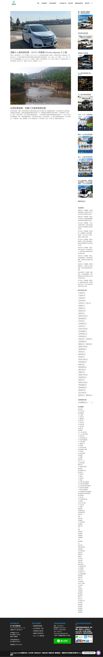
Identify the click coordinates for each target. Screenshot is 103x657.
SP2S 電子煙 (81, 411)
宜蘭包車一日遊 (83, 346)
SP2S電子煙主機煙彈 (83, 487)
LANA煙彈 (80, 451)
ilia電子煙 (80, 428)
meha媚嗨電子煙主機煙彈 (84, 491)
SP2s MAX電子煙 (82, 432)
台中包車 (81, 321)
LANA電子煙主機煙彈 (83, 484)
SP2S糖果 (80, 501)
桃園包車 (81, 364)
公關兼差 (80, 535)
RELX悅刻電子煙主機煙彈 (84, 485)
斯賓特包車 (82, 354)
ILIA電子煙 (80, 420)
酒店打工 (80, 596)
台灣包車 (89, 339)
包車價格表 (44, 3)
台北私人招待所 (82, 503)
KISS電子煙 (81, 426)
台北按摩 (80, 585)
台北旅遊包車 (82, 336)
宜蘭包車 (89, 344)
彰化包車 (81, 351)
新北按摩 (80, 602)
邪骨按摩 (80, 575)
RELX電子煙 (81, 422)
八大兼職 (80, 457)
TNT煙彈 (80, 476)
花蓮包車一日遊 (83, 374)
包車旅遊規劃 (52, 3)
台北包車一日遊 (83, 328)
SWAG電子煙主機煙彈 (83, 482)
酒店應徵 (80, 533)
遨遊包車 (81, 395)
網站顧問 (80, 430)
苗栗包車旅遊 (82, 387)
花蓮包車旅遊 (82, 377)
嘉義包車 (81, 344)
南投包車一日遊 (83, 316)
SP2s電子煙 (81, 436)
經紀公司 (80, 514)
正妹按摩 (80, 589)
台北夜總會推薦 (82, 574)
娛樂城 (79, 556)
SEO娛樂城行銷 (82, 566)
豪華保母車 (82, 390)
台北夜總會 (81, 568)
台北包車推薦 (82, 331)
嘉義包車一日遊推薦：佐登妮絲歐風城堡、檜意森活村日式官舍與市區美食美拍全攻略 (85, 212)
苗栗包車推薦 (82, 385)
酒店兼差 (80, 531)
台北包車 (82, 326)
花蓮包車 (81, 372)
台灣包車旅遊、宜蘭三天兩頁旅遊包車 (28, 108)
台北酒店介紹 (81, 572)
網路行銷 (80, 464)
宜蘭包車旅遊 (82, 349)
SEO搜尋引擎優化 (82, 466)
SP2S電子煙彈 (81, 442)
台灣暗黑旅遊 (81, 510)
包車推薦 (81, 305)
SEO (79, 528)
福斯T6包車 (82, 369)
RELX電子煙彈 (81, 453)
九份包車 (81, 303)
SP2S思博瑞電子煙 (82, 499)
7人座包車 (82, 295)
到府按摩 (80, 409)
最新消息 (87, 3)
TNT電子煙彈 (81, 522)
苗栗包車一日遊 (83, 382)
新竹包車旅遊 (82, 362)
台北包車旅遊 (83, 333)
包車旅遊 (82, 308)
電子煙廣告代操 (82, 470)
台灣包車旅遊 (82, 341)
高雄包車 (89, 395)
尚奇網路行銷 (81, 512)
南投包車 (81, 313)
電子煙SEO (80, 472)
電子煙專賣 (81, 413)
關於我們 (70, 3)
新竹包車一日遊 (83, 359)
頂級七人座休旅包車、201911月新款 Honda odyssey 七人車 (38, 52)
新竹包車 (81, 357)
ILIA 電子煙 (81, 417)
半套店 (79, 587)
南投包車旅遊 (82, 318)
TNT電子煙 (80, 474)
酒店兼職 (80, 455)
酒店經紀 (80, 459)
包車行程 (80, 518)
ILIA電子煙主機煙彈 (83, 489)
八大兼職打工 (81, 419)
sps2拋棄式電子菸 (82, 438)
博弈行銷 (80, 562)
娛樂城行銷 (81, 564)
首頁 (38, 3)
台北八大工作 (81, 461)
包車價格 (80, 524)
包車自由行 (82, 310)
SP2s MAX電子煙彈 (83, 434)
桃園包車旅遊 (82, 367)
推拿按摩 (80, 508)
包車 (88, 303)
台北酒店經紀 (81, 463)
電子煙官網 (81, 495)
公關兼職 (80, 537)
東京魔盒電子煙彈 (82, 449)
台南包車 (81, 339)
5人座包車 (82, 293)
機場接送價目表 (79, 3)
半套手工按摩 (81, 583)
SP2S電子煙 (81, 424)
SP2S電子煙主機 (82, 447)
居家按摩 (80, 604)
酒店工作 (80, 579)
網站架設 (80, 468)
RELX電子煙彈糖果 (82, 440)
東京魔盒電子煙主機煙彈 (84, 493)
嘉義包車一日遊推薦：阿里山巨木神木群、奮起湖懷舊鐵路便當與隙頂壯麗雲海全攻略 (85, 218)
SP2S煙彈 (80, 445)
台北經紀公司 (81, 600)
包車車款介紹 (63, 3)
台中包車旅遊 (81, 551)
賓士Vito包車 (82, 392)
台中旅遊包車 (82, 323)
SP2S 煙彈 (80, 415)
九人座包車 (82, 300)
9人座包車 (82, 298)
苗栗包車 (81, 380)
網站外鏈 (80, 545)
